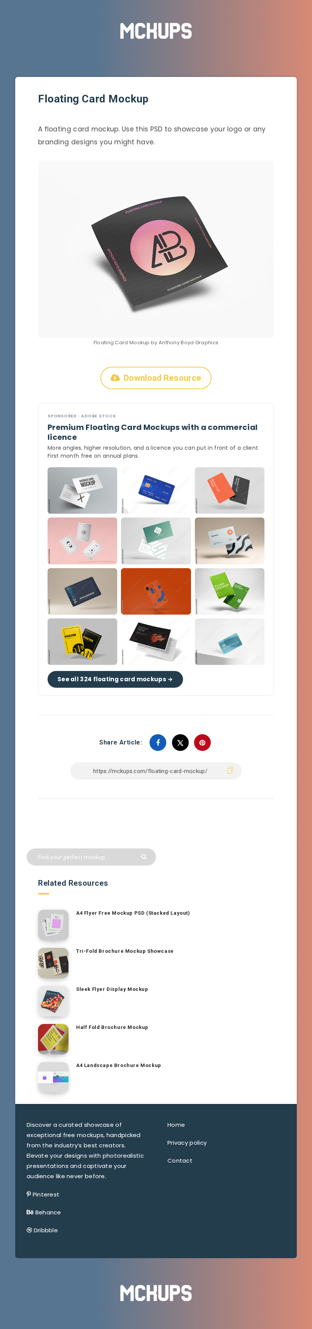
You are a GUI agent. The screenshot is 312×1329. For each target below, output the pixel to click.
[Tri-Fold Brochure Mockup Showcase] (53, 963)
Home (176, 1125)
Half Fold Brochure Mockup (112, 1027)
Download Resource (162, 378)
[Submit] (144, 856)
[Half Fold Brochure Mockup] (53, 1039)
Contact (180, 1160)
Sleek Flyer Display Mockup (112, 989)
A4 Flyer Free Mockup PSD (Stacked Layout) (133, 913)
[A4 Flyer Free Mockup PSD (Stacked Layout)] (53, 925)
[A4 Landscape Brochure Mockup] (53, 1077)
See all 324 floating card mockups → (115, 679)
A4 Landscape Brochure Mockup (118, 1065)
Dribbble (46, 1230)
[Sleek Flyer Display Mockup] (53, 1001)
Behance (48, 1212)
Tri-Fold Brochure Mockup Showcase (125, 951)
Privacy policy (187, 1143)
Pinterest (46, 1194)
